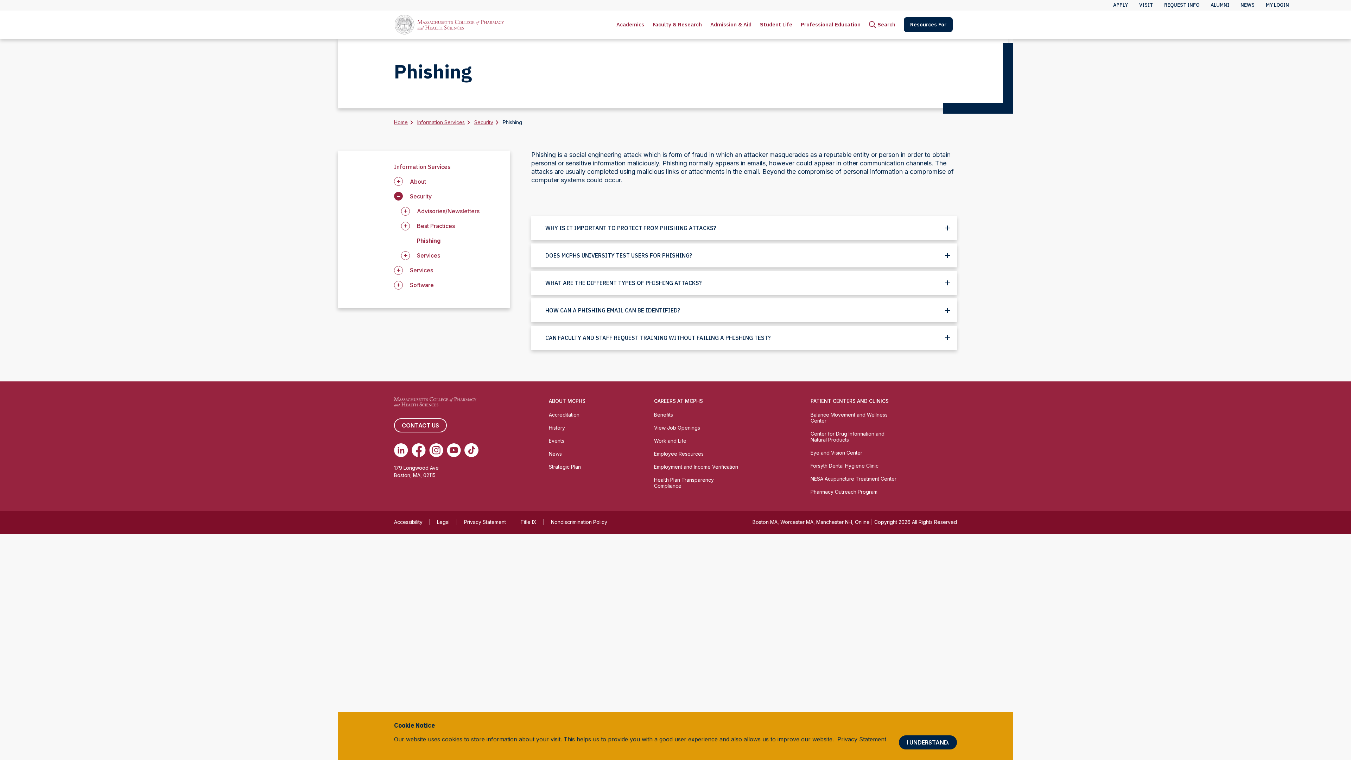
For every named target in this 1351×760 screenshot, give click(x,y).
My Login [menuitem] (1277, 5)
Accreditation (564, 415)
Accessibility (408, 522)
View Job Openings (677, 428)
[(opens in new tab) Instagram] (436, 450)
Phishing (428, 240)
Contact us (420, 425)
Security (483, 122)
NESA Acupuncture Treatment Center (853, 479)
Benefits (663, 415)
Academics (630, 24)
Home (401, 122)
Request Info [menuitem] (1181, 5)
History (557, 428)
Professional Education (831, 24)
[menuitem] (630, 25)
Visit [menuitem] (1146, 5)
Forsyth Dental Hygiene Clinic (845, 466)
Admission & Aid (730, 24)
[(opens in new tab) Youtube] (454, 450)
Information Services (441, 122)
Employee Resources (679, 454)
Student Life (776, 24)
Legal (443, 522)
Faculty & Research (677, 24)
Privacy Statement (485, 522)
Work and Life (670, 441)
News (555, 454)
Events (556, 441)
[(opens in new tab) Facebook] (419, 450)
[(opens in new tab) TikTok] (471, 450)
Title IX (528, 522)
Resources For (928, 24)
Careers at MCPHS (678, 401)
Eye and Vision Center (836, 453)
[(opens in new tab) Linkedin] (401, 450)
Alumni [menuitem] (1220, 5)
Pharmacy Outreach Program (844, 492)
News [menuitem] (1248, 5)
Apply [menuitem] (1120, 5)
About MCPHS (567, 401)
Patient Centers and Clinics (850, 401)
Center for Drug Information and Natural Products (847, 437)
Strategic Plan (565, 467)
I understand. (928, 742)
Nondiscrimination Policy (579, 522)
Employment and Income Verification (696, 467)
